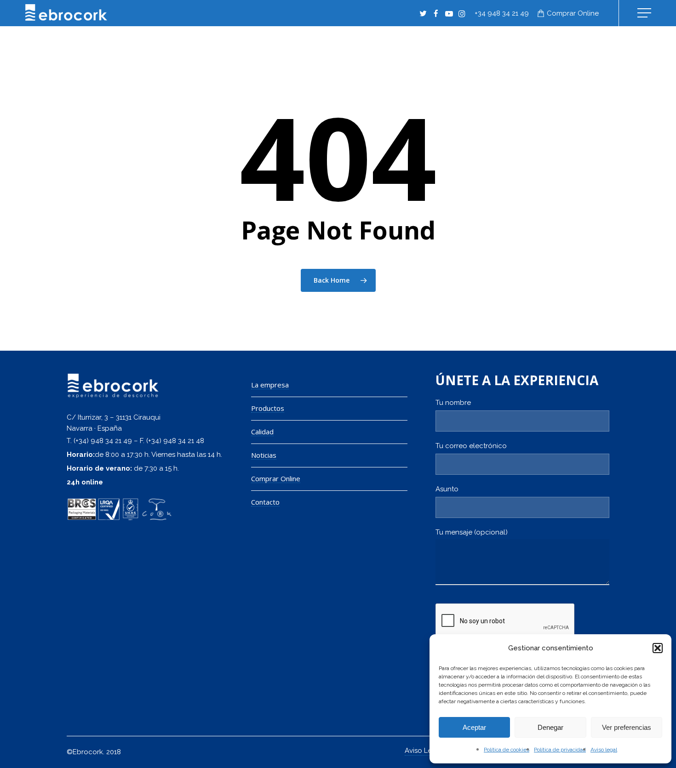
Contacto (265, 502)
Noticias (263, 455)
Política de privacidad (560, 749)
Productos (267, 408)
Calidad (262, 431)
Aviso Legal (423, 750)
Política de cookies (506, 749)
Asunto (446, 489)
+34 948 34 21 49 (502, 13)
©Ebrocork (85, 752)
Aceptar (474, 727)
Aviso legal (603, 749)
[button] (657, 648)
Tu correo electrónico (471, 446)
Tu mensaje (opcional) (471, 532)
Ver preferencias (626, 727)
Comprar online (573, 13)
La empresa (270, 385)
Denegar (550, 727)
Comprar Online (275, 478)
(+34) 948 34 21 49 (103, 441)
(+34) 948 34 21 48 (175, 441)
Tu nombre (453, 402)
